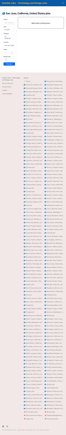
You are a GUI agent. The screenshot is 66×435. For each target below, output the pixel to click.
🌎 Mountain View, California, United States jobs (54, 260)
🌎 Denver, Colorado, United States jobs (54, 167)
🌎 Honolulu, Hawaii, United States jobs (33, 198)
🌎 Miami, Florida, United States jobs (33, 253)
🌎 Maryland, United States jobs (33, 246)
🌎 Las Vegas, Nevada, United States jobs (54, 229)
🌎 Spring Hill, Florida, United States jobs (33, 357)
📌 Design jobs (28, 419)
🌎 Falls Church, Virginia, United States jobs (33, 181)
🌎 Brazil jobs (28, 119)
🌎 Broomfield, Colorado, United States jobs (33, 122)
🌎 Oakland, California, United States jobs (33, 277)
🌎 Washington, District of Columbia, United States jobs (54, 395)
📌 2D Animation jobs (30, 412)
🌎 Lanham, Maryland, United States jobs (54, 226)
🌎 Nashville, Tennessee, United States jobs (33, 264)
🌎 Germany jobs (29, 191)
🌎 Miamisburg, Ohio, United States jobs (54, 253)
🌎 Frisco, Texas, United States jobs (54, 184)
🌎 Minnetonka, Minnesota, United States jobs (54, 257)
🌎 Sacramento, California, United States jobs (33, 326)
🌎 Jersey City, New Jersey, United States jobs (33, 215)
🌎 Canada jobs (29, 133)
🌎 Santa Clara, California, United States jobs (33, 339)
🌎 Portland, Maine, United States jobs (33, 308)
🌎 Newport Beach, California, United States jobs (54, 267)
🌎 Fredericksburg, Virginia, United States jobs (33, 184)
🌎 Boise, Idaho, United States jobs (54, 112)
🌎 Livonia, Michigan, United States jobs (54, 236)
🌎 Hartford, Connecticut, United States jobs (33, 195)
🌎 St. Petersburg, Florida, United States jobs (54, 364)
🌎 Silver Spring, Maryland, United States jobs (54, 350)
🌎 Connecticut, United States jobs (54, 153)
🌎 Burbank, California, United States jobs (33, 126)
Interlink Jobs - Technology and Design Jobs (24, 3)
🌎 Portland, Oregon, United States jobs (54, 308)
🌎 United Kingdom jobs (31, 388)
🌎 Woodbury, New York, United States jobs (33, 408)
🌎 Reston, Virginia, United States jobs (33, 319)
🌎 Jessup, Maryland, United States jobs (54, 215)
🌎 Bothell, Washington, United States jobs (54, 116)
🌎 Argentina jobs (29, 95)
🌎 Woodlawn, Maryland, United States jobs (54, 408)
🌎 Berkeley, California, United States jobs (33, 109)
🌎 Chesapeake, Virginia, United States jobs (54, 140)
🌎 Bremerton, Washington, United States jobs (54, 119)
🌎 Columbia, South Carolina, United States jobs (33, 153)
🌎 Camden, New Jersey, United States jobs (54, 129)
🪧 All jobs (27, 81)
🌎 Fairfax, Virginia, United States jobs (33, 178)
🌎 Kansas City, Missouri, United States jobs (33, 222)
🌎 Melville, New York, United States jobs (33, 250)
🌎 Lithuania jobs (49, 233)
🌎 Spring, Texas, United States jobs (54, 357)
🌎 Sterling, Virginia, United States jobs (33, 370)
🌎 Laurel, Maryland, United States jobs (33, 233)
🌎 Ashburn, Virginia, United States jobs (54, 98)
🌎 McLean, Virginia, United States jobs (54, 246)
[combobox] (9, 45)
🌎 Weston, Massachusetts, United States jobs (33, 405)
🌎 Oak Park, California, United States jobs (54, 274)
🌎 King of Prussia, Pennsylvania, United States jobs (33, 226)
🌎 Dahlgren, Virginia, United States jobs (54, 160)
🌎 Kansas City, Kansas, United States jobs (54, 219)
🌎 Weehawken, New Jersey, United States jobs (33, 401)
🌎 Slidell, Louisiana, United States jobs (33, 353)
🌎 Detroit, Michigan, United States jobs (33, 171)
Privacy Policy (6, 87)
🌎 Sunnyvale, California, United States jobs (33, 374)
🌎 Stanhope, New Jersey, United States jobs (33, 367)
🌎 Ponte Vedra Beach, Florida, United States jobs (54, 305)
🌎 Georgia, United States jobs (54, 188)
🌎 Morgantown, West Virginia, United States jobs (33, 260)
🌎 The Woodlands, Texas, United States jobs (54, 381)
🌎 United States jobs (51, 388)
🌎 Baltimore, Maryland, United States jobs (33, 105)
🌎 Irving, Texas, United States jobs (33, 212)
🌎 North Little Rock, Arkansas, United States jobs (33, 274)
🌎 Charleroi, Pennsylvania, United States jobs (54, 136)
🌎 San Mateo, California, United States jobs (33, 336)
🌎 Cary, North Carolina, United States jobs (54, 133)
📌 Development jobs (51, 419)
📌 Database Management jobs (54, 415)
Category (6, 33)
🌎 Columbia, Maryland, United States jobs (54, 150)
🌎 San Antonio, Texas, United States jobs (54, 326)
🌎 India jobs (28, 205)
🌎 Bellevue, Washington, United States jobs (54, 105)
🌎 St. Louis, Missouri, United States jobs (33, 364)
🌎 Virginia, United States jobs (33, 395)
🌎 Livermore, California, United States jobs (33, 236)
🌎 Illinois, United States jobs (53, 202)
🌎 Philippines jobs (50, 295)
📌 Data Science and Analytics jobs (33, 415)
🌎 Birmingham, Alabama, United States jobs (33, 112)
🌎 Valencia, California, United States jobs (54, 391)
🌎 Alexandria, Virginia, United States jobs (33, 85)
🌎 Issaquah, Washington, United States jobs (54, 212)
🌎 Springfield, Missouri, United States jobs (33, 360)
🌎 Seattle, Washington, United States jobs (54, 346)
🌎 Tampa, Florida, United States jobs (54, 374)
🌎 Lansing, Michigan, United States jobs (33, 229)
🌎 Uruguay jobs (29, 391)
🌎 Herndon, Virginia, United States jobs (54, 195)
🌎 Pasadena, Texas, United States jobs (33, 291)
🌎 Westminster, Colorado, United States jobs (54, 401)
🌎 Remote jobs (49, 315)
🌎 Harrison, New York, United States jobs (54, 191)
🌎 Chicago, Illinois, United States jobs (33, 143)
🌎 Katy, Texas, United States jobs (54, 222)
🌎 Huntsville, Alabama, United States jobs (33, 202)
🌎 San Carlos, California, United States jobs (33, 329)
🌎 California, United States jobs (54, 126)
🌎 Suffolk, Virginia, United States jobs (54, 370)
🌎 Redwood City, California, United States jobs (33, 315)
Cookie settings (7, 94)
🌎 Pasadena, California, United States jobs (54, 288)
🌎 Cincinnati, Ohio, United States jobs (54, 143)
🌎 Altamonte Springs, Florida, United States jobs (33, 88)
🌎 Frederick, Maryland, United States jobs (54, 181)
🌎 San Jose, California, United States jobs (54, 333)
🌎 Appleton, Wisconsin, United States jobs (54, 91)
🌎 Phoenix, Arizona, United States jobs (33, 298)
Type (5, 26)
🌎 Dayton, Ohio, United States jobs (54, 164)
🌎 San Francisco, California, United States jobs (33, 333)
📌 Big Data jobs (49, 412)
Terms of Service (7, 83)
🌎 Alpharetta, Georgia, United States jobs (54, 85)
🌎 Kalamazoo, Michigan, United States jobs (33, 219)
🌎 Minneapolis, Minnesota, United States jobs (33, 257)
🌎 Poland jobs (28, 305)
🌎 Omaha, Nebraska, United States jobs (33, 281)
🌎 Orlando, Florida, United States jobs (54, 281)
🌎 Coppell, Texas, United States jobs (33, 157)
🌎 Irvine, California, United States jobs (54, 209)
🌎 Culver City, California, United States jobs (54, 157)
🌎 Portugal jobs (29, 312)
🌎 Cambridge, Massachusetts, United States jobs (33, 129)
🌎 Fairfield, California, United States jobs (54, 178)
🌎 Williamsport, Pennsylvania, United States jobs (54, 405)
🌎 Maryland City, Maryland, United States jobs (54, 243)
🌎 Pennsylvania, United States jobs (54, 291)
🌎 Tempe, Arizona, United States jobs (33, 377)
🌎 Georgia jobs (29, 188)
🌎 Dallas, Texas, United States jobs (33, 164)
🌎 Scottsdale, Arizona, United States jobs (33, 346)
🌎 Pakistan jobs (29, 284)
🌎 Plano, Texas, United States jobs (33, 302)
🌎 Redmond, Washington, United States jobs (54, 312)
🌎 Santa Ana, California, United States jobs (54, 336)
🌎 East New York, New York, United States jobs (33, 174)
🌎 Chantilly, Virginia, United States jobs (33, 136)
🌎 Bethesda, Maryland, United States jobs (54, 109)
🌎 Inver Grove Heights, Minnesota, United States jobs (33, 209)
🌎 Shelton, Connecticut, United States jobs (33, 350)
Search (5, 19)
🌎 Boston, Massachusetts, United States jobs (33, 116)
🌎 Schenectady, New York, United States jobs (54, 343)
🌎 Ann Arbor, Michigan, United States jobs (54, 88)
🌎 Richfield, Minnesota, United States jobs (33, 322)
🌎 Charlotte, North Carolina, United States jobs (33, 140)
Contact (4, 90)
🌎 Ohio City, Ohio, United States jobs (54, 277)
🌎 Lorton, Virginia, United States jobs (33, 240)
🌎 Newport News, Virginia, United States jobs (33, 271)
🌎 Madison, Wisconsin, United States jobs (33, 243)
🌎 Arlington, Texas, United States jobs (54, 95)
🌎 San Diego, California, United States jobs (54, 329)
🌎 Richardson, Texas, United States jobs (54, 319)
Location (6, 42)
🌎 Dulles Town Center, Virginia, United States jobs (54, 171)
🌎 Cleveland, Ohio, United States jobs (54, 147)
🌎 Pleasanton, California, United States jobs (54, 302)
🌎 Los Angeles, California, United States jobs (54, 240)
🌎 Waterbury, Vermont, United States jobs (33, 398)
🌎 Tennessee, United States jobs (54, 377)
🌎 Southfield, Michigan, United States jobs (54, 353)
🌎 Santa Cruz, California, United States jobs (54, 339)
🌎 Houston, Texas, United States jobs (54, 198)
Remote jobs (7, 56)
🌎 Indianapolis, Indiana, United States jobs (54, 205)
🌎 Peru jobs (28, 295)
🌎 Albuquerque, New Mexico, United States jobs (54, 81)
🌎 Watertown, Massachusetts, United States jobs (54, 398)
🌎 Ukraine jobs (49, 384)
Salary (5, 49)
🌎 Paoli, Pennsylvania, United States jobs (33, 288)
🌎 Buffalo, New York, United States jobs (54, 122)
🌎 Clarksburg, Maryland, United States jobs (33, 147)
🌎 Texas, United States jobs (33, 381)
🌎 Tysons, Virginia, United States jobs (33, 384)
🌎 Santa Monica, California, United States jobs (33, 343)
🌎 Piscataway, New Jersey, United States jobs (54, 298)
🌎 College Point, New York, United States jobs (33, 150)
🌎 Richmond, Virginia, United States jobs (54, 322)
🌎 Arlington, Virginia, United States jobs (33, 98)
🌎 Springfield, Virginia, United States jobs (54, 360)
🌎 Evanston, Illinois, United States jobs (54, 174)
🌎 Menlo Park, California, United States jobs (54, 250)
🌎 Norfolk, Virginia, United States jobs (54, 271)
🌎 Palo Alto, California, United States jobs (54, 284)
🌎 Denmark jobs (29, 167)
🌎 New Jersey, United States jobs (54, 264)
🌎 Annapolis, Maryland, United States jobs (33, 91)
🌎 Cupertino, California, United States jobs (33, 160)
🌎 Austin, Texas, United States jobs (54, 102)
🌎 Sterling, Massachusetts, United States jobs (54, 367)
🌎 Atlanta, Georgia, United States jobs (33, 102)
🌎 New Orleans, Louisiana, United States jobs (33, 267)
